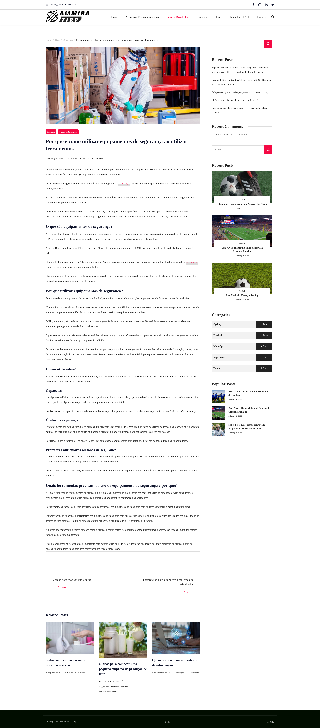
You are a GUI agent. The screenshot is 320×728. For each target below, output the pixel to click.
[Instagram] (259, 4)
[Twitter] (273, 4)
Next (186, 592)
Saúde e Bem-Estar (177, 17)
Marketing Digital (239, 17)
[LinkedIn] (266, 4)
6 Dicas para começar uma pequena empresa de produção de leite (123, 669)
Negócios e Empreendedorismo (142, 17)
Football (242, 200)
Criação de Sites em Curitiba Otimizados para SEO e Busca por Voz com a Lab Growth (242, 82)
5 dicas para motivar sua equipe (71, 579)
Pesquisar (268, 44)
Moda (219, 17)
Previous (62, 587)
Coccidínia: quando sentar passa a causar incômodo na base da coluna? (241, 110)
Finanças (261, 17)
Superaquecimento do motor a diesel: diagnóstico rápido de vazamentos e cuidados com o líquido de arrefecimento (240, 69)
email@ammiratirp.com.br (63, 4)
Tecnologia (202, 17)
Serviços (51, 132)
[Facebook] (253, 4)
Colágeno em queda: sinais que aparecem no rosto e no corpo (240, 92)
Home (114, 17)
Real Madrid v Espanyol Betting (242, 295)
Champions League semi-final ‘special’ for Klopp (242, 204)
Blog (167, 721)
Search (268, 149)
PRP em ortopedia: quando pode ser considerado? (235, 100)
